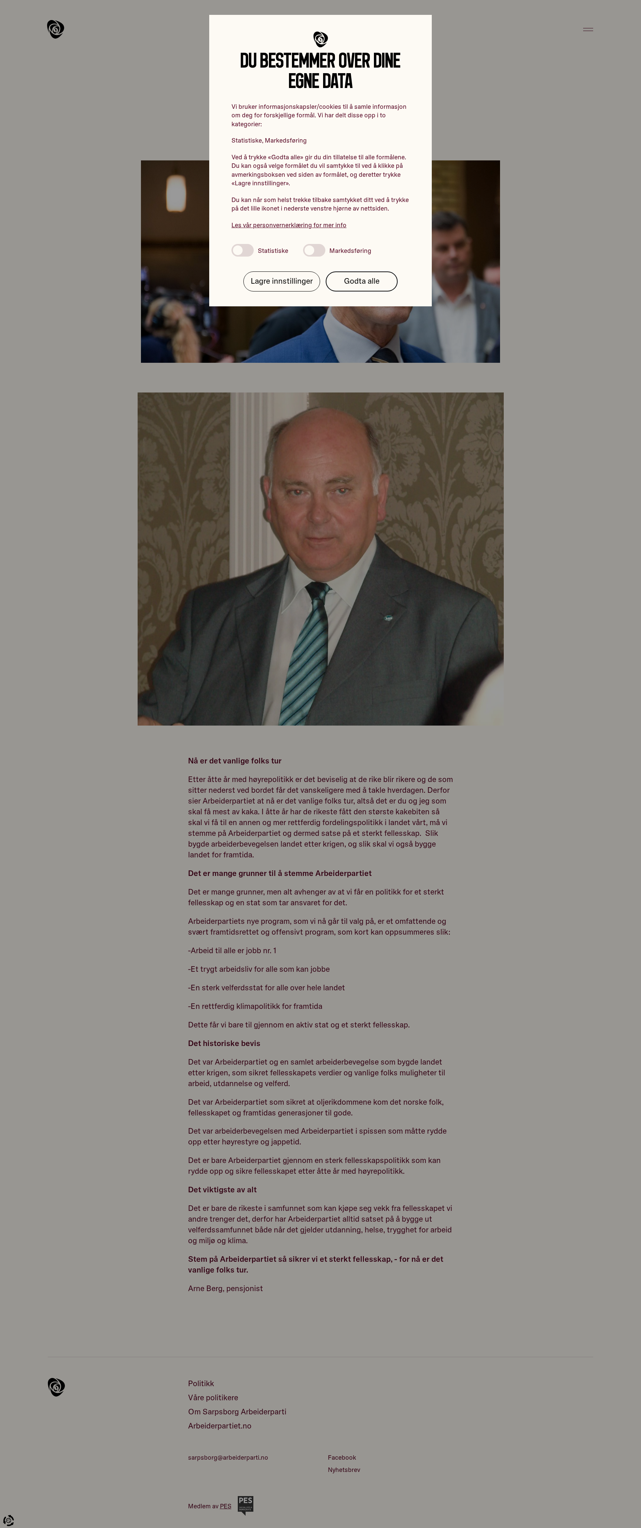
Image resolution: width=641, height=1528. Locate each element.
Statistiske (273, 250)
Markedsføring (350, 250)
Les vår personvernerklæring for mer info (288, 225)
